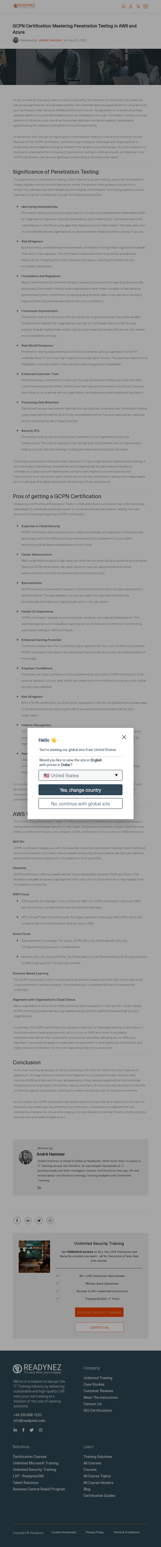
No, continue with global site (80, 803)
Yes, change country (80, 789)
